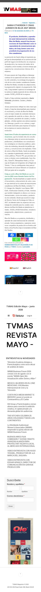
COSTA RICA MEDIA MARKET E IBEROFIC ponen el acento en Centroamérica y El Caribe (20, 397)
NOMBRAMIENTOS (11, 245)
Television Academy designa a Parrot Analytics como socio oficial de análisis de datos (21, 364)
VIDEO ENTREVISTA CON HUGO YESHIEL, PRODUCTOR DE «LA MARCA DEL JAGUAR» (21, 453)
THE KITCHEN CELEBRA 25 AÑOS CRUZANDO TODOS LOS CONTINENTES (21, 418)
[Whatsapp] (16, 239)
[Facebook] (12, 235)
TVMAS (13, 247)
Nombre (9, 491)
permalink (26, 247)
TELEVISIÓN (24, 245)
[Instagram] (25, 239)
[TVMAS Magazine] (12, 9)
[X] (20, 235)
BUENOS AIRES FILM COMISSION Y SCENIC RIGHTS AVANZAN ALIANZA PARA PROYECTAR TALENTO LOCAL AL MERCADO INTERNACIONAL (21, 441)
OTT (18, 245)
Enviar (11, 506)
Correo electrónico (15, 496)
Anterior (24, 23)
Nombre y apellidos (16, 484)
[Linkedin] (29, 235)
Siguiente (33, 23)
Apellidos (25, 491)
